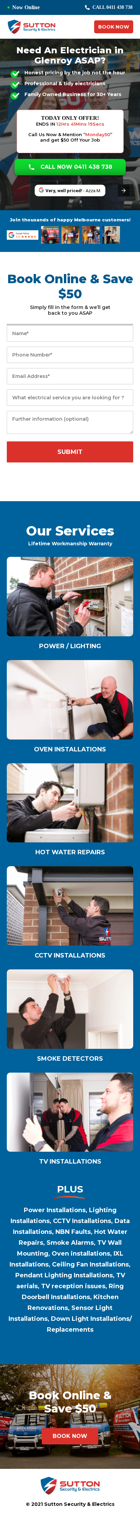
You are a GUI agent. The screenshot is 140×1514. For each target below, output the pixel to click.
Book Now (113, 27)
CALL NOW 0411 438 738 (76, 167)
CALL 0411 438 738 (112, 7)
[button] (123, 190)
